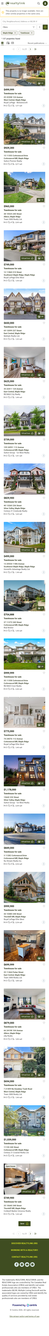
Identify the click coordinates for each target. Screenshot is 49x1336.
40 (42, 725)
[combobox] (24, 21)
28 (42, 666)
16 (42, 958)
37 (42, 141)
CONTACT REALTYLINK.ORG (24, 1257)
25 (42, 841)
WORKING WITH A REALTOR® (24, 1250)
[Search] (38, 3)
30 (42, 200)
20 (42, 608)
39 (42, 316)
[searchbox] (23, 21)
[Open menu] (2, 3)
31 (42, 375)
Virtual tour (25, 142)
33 (42, 83)
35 (42, 433)
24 (42, 258)
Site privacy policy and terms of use (24, 1316)
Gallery (2, 42)
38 (42, 491)
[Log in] (45, 3)
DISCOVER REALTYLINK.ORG (24, 1243)
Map (7, 42)
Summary (12, 42)
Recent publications (36, 43)
